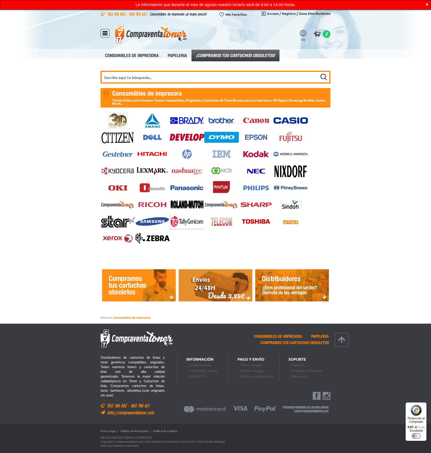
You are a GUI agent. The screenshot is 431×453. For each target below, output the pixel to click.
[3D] (118, 120)
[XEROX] (118, 238)
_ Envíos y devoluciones (255, 376)
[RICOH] (152, 204)
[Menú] (424, 405)
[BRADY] (187, 120)
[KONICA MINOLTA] (290, 154)
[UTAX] (290, 221)
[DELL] (152, 137)
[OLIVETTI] (152, 187)
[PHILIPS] (256, 187)
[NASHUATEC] (187, 171)
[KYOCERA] (118, 171)
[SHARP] (256, 204)
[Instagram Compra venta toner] (326, 396)
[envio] (215, 285)
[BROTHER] (221, 120)
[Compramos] (139, 285)
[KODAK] (256, 154)
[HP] (187, 154)
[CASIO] (290, 120)
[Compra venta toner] (151, 34)
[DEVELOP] (187, 137)
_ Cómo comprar (249, 365)
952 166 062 (117, 14)
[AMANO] (152, 120)
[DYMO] (221, 137)
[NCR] (221, 171)
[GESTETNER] (118, 154)
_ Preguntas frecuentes (305, 370)
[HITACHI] (152, 154)
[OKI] (118, 187)
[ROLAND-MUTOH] (187, 204)
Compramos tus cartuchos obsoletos (294, 343)
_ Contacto (296, 365)
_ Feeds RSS (196, 376)
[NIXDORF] (290, 171)
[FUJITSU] (290, 137)
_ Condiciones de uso (202, 370)
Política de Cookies (165, 431)
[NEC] (256, 171)
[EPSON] (256, 137)
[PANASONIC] (187, 187)
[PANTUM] (221, 187)
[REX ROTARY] (118, 204)
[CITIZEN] (118, 137)
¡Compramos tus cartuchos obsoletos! (235, 55)
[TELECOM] (221, 221)
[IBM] (221, 154)
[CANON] (256, 120)
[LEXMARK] (152, 171)
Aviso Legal (108, 431)
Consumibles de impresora (132, 55)
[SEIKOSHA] (221, 204)
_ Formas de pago (250, 370)
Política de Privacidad (134, 431)
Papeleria (177, 55)
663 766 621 (138, 14)
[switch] (416, 436)
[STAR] (118, 221)
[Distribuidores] (292, 285)
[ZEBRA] (152, 238)
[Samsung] (152, 221)
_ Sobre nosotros (198, 365)
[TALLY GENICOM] (187, 221)
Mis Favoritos (236, 14)
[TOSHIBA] (256, 221)
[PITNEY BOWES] (290, 187)
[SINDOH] (290, 204)
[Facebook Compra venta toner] (317, 396)
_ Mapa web (297, 376)
